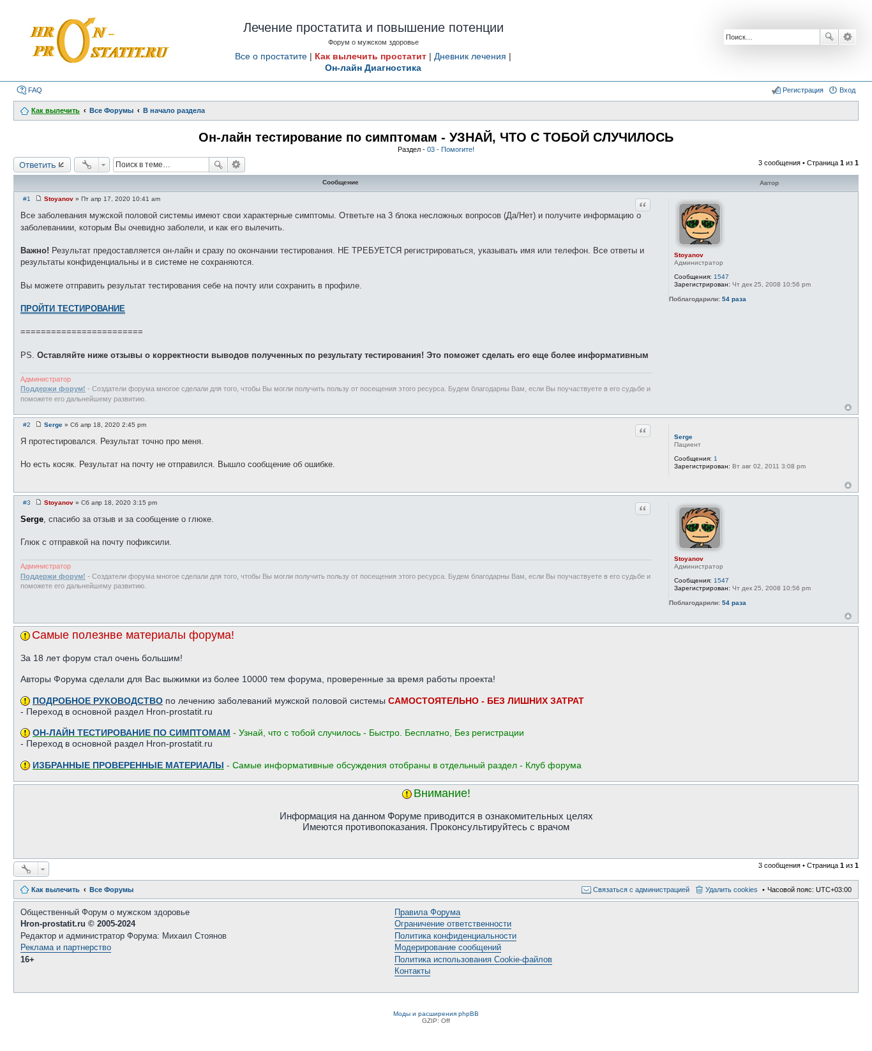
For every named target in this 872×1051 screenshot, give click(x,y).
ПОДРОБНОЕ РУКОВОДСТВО (98, 701)
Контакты (412, 971)
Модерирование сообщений (448, 947)
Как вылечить (55, 889)
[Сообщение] (38, 198)
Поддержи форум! (53, 388)
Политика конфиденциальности (455, 936)
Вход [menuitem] (847, 90)
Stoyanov (688, 254)
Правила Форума (427, 912)
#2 (27, 424)
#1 (27, 198)
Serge (683, 436)
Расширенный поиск (847, 37)
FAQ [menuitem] (35, 90)
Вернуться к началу (848, 407)
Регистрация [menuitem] (803, 90)
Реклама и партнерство (65, 947)
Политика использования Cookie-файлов (473, 959)
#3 (27, 502)
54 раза (734, 298)
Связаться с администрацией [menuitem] (641, 889)
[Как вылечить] (98, 40)
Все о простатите (271, 56)
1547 (721, 276)
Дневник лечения (470, 56)
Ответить (37, 164)
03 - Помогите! (450, 149)
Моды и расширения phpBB (436, 1013)
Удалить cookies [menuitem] (731, 889)
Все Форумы (111, 889)
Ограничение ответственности (453, 923)
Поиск (829, 37)
